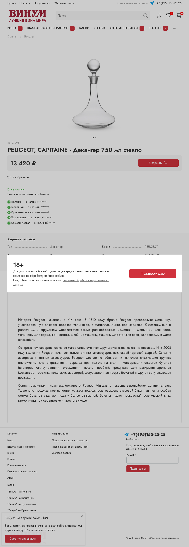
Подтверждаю (153, 273)
